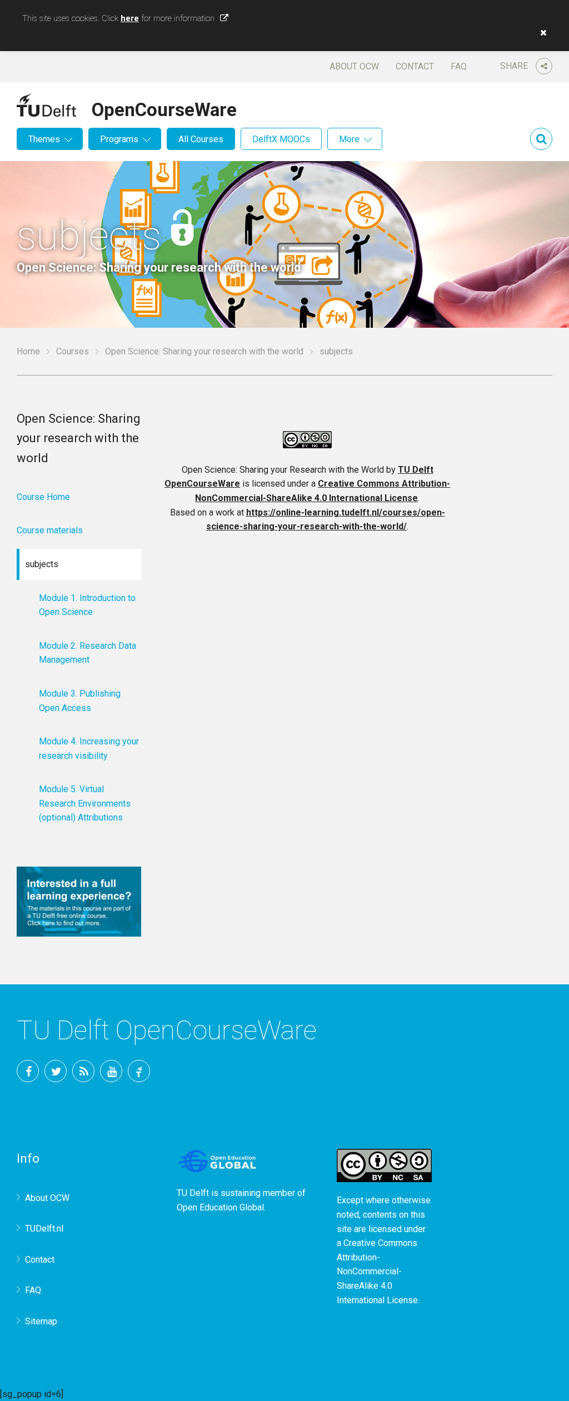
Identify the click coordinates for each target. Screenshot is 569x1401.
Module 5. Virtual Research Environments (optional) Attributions (85, 803)
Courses (72, 351)
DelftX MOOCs (281, 139)
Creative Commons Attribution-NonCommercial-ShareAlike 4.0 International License (377, 1271)
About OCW (354, 66)
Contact (415, 66)
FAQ (459, 66)
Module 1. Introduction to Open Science (87, 605)
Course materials (50, 530)
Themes (44, 139)
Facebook (28, 1071)
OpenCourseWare (164, 108)
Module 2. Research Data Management (87, 653)
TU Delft (139, 1071)
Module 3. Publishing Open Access (80, 700)
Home (28, 351)
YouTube (111, 1071)
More (349, 139)
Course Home (43, 497)
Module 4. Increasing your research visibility (89, 748)
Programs (119, 139)
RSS (83, 1071)
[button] (541, 33)
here (130, 18)
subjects (41, 564)
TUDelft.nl (44, 1228)
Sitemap (41, 1321)
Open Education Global (220, 1207)
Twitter (55, 1071)
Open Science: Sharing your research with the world (204, 351)
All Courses (200, 139)
